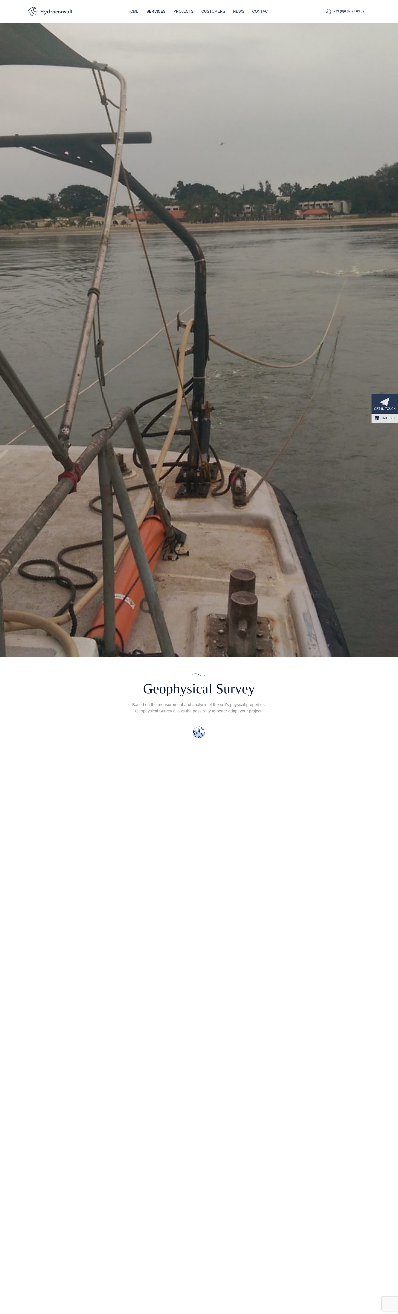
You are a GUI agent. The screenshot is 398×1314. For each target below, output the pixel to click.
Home (133, 11)
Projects (183, 11)
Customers (213, 11)
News (238, 11)
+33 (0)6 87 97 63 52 (349, 11)
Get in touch (384, 408)
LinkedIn (388, 418)
